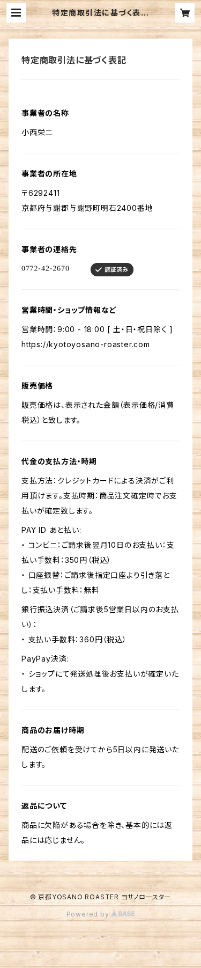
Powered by (88, 914)
